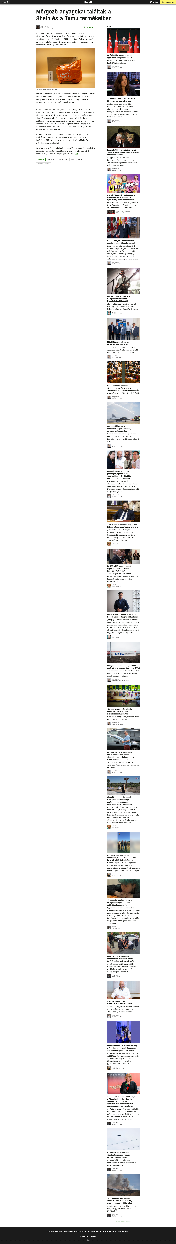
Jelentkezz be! (169, 2)
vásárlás (43, 28)
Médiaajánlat (107, 1231)
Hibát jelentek (57, 1231)
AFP (76, 153)
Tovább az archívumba (123, 1222)
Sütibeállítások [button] (123, 1231)
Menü (6, 2)
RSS (114, 1231)
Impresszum (68, 1231)
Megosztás (89, 27)
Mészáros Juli (44, 26)
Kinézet (155, 2)
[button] (41, 159)
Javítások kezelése (80, 1231)
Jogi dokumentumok (94, 1231)
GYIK (49, 1231)
